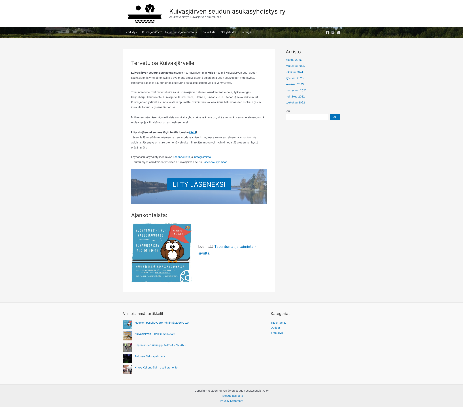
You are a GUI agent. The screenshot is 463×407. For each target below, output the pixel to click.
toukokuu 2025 (295, 66)
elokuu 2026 (294, 60)
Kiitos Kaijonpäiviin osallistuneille (156, 367)
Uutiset (275, 327)
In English (248, 32)
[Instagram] (333, 32)
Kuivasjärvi (149, 32)
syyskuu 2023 (295, 78)
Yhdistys (131, 32)
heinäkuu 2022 (295, 96)
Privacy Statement (231, 400)
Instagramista (202, 157)
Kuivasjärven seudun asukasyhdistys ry (227, 11)
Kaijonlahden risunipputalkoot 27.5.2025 (160, 345)
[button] (157, 32)
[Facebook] (327, 32)
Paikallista (209, 32)
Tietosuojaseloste (231, 395)
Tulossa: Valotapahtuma (150, 356)
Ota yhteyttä (228, 32)
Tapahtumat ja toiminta (179, 32)
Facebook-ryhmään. (215, 162)
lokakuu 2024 (294, 72)
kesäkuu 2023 (295, 84)
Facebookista (181, 157)
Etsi (288, 111)
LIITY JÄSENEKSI (199, 184)
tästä (192, 132)
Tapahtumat (278, 322)
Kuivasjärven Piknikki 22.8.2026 (155, 334)
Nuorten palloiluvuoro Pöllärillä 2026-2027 (162, 322)
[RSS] (338, 32)
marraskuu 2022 (296, 90)
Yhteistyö (277, 332)
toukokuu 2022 (295, 102)
